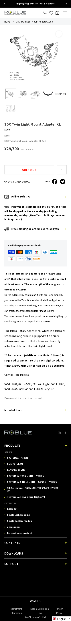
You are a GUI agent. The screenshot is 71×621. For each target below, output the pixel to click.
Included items (13, 410)
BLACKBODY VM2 (16, 469)
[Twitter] (62, 181)
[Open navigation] (65, 12)
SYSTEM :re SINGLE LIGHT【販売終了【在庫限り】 (33, 481)
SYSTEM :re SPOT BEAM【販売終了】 (26, 497)
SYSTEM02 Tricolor (17, 457)
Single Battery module (19, 520)
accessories (14, 526)
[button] (61, 618)
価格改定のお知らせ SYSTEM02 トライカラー (36, 3)
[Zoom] (59, 34)
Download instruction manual (23, 398)
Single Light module (18, 514)
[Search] (45, 13)
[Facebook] (54, 181)
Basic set (12, 508)
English (34, 600)
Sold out (29, 170)
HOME (7, 21)
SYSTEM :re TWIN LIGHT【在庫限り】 (27, 475)
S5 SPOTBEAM (15, 463)
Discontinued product (19, 532)
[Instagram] (59, 432)
